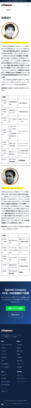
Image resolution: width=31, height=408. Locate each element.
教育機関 (19, 367)
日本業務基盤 (4, 364)
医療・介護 (19, 351)
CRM (2, 360)
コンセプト (3, 375)
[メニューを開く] (28, 5)
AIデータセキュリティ (22, 378)
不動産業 (19, 357)
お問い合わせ (15, 315)
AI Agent (3, 351)
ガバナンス (4, 354)
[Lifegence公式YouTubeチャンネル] (2, 404)
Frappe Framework (6, 344)
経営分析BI (4, 357)
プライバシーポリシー (22, 381)
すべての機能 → (5, 367)
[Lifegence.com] (6, 5)
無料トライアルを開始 (15, 308)
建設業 (18, 348)
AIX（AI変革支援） (5, 384)
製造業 (18, 354)
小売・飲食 (19, 344)
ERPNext (3, 348)
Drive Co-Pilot (5, 381)
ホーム (3, 10)
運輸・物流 (19, 360)
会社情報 (3, 378)
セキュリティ (20, 375)
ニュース (3, 388)
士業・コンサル (20, 364)
